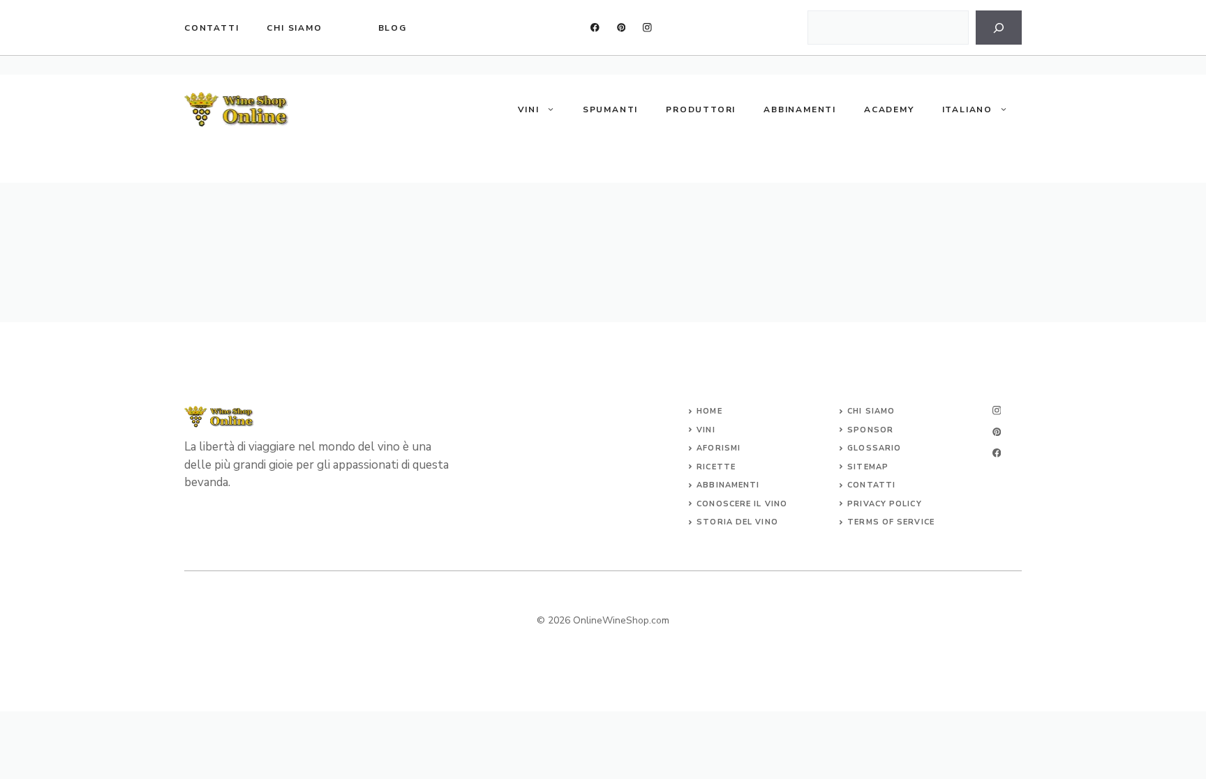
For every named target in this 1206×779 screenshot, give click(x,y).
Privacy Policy (884, 504)
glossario (874, 448)
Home (709, 411)
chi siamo (294, 27)
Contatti (211, 27)
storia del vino (737, 522)
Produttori (701, 109)
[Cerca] (999, 27)
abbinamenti (728, 485)
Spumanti (610, 109)
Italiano (967, 109)
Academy (889, 109)
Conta (863, 485)
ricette (716, 467)
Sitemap (867, 467)
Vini (528, 109)
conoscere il (730, 504)
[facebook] (595, 27)
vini (706, 430)
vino (776, 504)
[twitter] (621, 27)
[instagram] (647, 27)
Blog (392, 27)
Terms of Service (891, 522)
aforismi (718, 448)
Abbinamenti (800, 109)
